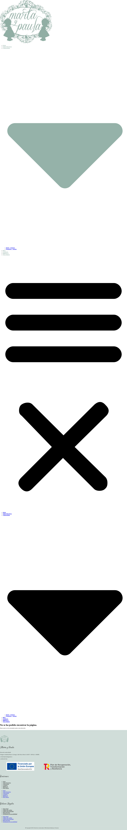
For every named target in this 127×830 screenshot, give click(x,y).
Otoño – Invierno (10, 248)
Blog (4, 250)
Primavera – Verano (11, 249)
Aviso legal (5, 808)
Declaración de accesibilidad (10, 814)
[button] (63, 384)
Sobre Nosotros (7, 46)
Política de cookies (7, 810)
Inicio (4, 45)
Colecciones (6, 784)
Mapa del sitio (6, 812)
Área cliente (6, 255)
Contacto (5, 252)
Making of (5, 253)
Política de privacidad (8, 811)
